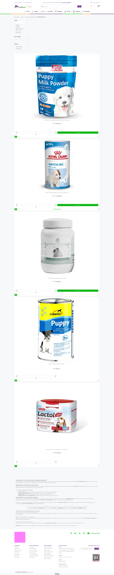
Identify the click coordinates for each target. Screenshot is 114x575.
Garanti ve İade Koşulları (49, 555)
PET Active (18, 30)
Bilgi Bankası (17, 557)
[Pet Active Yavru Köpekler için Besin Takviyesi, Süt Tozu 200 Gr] (57, 86)
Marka (15, 20)
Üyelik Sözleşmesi (47, 552)
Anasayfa (16, 547)
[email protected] (62, 561)
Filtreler (16, 44)
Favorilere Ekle (98, 136)
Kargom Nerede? (96, 2)
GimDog (17, 26)
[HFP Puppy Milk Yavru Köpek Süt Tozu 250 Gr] (57, 244)
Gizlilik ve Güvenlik (48, 557)
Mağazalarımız (17, 551)
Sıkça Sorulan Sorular (48, 551)
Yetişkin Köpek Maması (34, 555)
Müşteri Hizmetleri (18, 549)
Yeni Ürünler (18, 48)
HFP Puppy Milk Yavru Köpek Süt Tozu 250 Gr (57, 278)
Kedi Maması (31, 547)
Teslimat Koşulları (47, 547)
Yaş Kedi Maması (32, 552)
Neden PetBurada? (18, 2)
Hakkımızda (16, 548)
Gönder (96, 548)
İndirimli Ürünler (19, 46)
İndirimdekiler (17, 554)
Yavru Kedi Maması (33, 549)
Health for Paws (19, 28)
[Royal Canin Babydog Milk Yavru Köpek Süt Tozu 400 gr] (57, 165)
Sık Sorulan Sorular (28, 2)
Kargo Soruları (47, 549)
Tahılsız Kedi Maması (33, 551)
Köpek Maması (32, 557)
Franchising (16, 555)
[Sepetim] (98, 6)
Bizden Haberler (47, 558)
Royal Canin (18, 32)
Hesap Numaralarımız (48, 548)
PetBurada (96, 533)
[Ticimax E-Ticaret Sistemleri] (57, 574)
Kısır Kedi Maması (32, 548)
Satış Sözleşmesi (47, 554)
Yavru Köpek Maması (33, 554)
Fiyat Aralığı (17, 36)
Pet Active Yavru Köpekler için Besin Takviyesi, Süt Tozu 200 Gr (57, 120)
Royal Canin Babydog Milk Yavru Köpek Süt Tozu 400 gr (57, 192)
